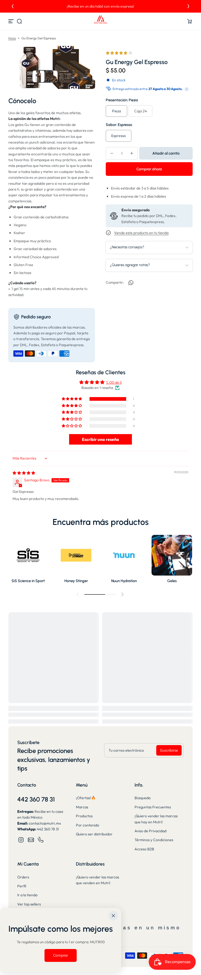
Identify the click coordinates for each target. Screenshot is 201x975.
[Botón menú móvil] (11, 21)
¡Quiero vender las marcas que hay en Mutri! (156, 819)
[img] (24, 473)
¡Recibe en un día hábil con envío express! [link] (100, 6)
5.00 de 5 (114, 382)
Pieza (116, 111)
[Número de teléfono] (41, 840)
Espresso (118, 135)
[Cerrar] (113, 915)
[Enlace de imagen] (28, 560)
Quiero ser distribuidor (94, 834)
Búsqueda (142, 797)
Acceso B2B (144, 849)
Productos (84, 816)
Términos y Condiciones (154, 839)
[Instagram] (21, 840)
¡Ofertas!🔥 (86, 797)
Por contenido (87, 825)
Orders (23, 877)
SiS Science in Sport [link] (28, 580)
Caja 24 (140, 111)
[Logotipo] (100, 21)
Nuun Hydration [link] (124, 580)
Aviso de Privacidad (150, 831)
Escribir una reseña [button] (100, 439)
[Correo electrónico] (31, 840)
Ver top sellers (29, 904)
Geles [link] (172, 580)
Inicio (12, 38)
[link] (131, 282)
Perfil (21, 886)
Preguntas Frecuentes (153, 807)
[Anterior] (12, 6)
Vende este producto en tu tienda (141, 232)
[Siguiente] (188, 6)
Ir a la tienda (27, 895)
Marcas (82, 807)
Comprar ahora (149, 169)
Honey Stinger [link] (76, 580)
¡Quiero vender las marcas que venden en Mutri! (97, 880)
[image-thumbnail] (38, 76)
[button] (19, 21)
